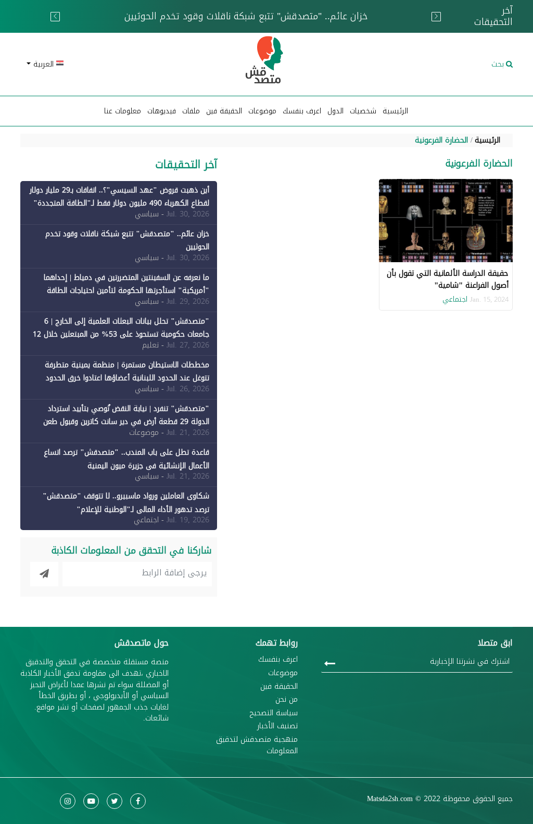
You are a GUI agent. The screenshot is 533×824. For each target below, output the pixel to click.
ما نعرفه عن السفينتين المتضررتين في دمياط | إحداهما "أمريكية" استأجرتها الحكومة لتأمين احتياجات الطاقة (126, 284)
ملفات (191, 111)
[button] (100, 64)
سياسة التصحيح (273, 713)
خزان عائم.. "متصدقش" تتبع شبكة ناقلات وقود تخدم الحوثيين (127, 240)
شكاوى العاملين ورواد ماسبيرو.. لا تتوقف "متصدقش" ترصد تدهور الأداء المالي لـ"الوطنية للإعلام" (126, 502)
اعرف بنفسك (302, 111)
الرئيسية (395, 111)
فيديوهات (161, 111)
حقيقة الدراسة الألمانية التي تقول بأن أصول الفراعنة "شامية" (448, 279)
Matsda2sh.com (390, 799)
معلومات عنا (122, 111)
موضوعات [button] (262, 111)
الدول (335, 111)
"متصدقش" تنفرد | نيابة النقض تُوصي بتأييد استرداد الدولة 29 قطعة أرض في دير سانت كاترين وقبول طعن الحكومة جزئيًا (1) (126, 422)
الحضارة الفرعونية (441, 140)
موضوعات (283, 673)
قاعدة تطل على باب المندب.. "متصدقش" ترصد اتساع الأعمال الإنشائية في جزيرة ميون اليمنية (126, 458)
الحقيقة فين (224, 111)
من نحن (286, 699)
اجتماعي (454, 299)
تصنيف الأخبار (277, 726)
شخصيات (363, 111)
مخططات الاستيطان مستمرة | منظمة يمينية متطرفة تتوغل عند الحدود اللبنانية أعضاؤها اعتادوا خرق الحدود (127, 371)
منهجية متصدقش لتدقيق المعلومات (257, 745)
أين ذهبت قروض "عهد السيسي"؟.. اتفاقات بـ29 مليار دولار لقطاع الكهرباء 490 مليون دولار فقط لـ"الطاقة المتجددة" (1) (119, 203)
